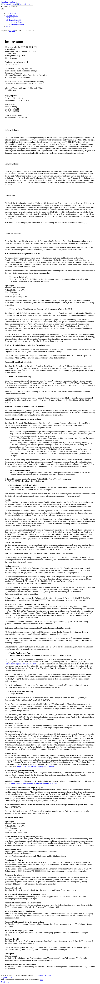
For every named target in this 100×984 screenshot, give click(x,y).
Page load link (6, 977)
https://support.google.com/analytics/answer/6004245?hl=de (34, 783)
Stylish (12, 31)
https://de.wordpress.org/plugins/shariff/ (21, 664)
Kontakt (48, 975)
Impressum (39, 975)
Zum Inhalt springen (9, 2)
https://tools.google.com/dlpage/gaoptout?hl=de (35, 766)
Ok (41, 980)
